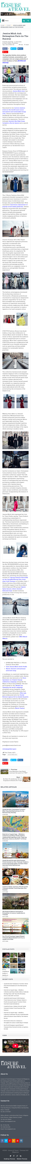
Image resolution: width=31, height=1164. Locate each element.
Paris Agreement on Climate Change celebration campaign (14, 680)
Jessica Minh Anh (9, 44)
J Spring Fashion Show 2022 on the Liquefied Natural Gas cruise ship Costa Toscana (15, 579)
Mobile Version (22, 1159)
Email (27, 44)
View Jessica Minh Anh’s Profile (16, 666)
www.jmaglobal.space (9, 749)
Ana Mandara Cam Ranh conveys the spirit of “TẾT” (18, 772)
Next (18, 777)
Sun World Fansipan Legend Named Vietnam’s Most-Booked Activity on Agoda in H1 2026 (13, 937)
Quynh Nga (10, 41)
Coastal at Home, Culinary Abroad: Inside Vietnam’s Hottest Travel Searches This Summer (15, 888)
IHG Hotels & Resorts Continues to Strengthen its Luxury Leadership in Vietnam (13, 913)
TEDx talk (23, 693)
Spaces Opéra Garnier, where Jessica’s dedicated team (14, 589)
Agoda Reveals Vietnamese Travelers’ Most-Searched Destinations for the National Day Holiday (13, 811)
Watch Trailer (19, 708)
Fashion (9, 43)
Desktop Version (9, 1159)
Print (21, 44)
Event (5, 43)
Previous (14, 769)
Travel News (15, 43)
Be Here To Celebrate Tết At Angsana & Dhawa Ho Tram (12, 779)
